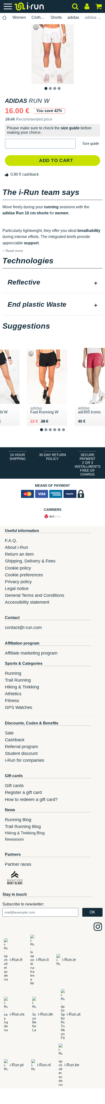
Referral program (21, 746)
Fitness (12, 700)
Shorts (56, 17)
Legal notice (17, 588)
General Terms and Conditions (34, 595)
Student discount (21, 753)
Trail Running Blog (23, 826)
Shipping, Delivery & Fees (30, 561)
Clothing (38, 17)
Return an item (19, 554)
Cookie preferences (24, 574)
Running (13, 673)
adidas (73, 17)
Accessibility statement (27, 602)
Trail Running (18, 680)
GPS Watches (18, 707)
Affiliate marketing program (31, 653)
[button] (40, 144)
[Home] (4, 17)
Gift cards (14, 785)
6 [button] (67, 434)
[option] (52, 54)
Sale (9, 733)
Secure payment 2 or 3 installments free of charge (87, 464)
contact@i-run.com (23, 627)
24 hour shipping (18, 457)
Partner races (18, 864)
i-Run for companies (24, 760)
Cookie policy (18, 568)
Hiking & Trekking (22, 687)
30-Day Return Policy (52, 457)
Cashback (14, 739)
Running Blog (18, 819)
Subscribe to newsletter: (23, 904)
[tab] (52, 282)
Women (19, 17)
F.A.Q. (11, 540)
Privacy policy (18, 581)
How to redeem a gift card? (31, 799)
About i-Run (16, 547)
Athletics (13, 693)
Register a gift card (23, 792)
